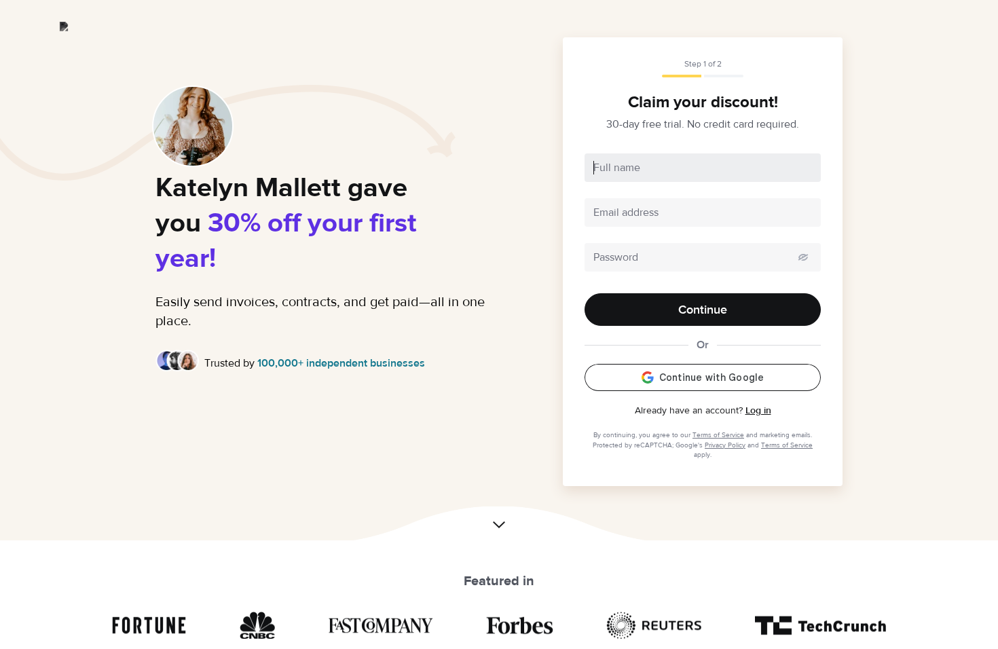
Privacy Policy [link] (725, 445)
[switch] (803, 257)
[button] (499, 528)
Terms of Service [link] (718, 434)
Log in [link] (758, 411)
